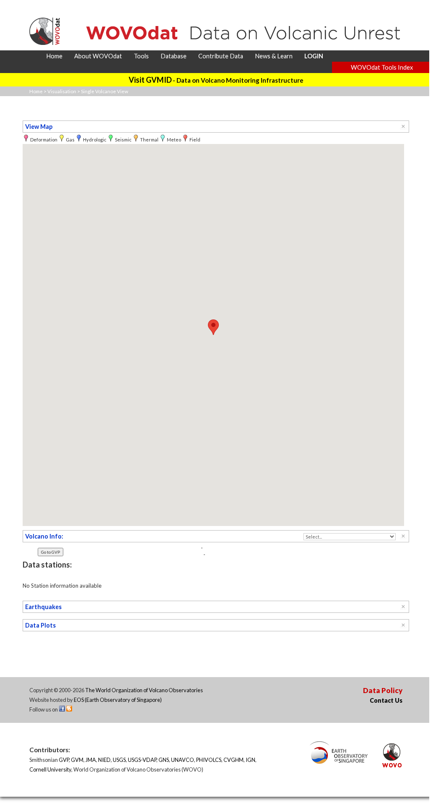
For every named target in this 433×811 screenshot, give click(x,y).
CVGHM (233, 759)
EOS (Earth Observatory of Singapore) (118, 699)
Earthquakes (43, 606)
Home (36, 91)
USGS (119, 759)
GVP (64, 759)
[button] (213, 327)
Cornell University (50, 769)
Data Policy (382, 690)
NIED (104, 759)
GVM (77, 759)
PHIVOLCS (208, 759)
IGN (250, 759)
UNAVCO (182, 759)
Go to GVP (50, 552)
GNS (163, 759)
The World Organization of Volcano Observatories (144, 690)
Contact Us (386, 700)
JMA (91, 759)
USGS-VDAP (142, 759)
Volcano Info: (44, 536)
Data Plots (40, 625)
